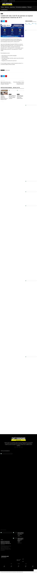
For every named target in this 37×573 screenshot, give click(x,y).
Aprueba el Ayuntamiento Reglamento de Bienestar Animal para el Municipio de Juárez (4, 97)
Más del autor (16, 87)
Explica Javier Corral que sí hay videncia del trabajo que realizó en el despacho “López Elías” (6, 83)
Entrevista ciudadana (21, 7)
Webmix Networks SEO (20, 572)
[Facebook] (32, 1)
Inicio (2, 7)
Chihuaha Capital (7, 70)
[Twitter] (34, 1)
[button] (31, 0)
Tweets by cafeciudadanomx (5, 450)
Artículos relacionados (6, 87)
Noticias (7, 7)
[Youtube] (35, 1)
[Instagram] (33, 1)
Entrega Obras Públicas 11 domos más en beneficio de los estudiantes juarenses (18, 83)
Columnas (12, 7)
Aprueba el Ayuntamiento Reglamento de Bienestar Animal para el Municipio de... (6, 542)
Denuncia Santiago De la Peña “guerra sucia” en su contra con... (21, 533)
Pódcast (29, 7)
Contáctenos (4, 9)
